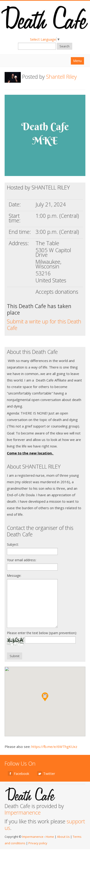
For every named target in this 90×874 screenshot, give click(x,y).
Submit (14, 656)
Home (50, 837)
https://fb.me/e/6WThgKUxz (54, 746)
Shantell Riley (61, 76)
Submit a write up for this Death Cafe (44, 325)
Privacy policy (37, 843)
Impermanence (23, 812)
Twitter (49, 773)
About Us (63, 837)
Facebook (21, 773)
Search (64, 46)
